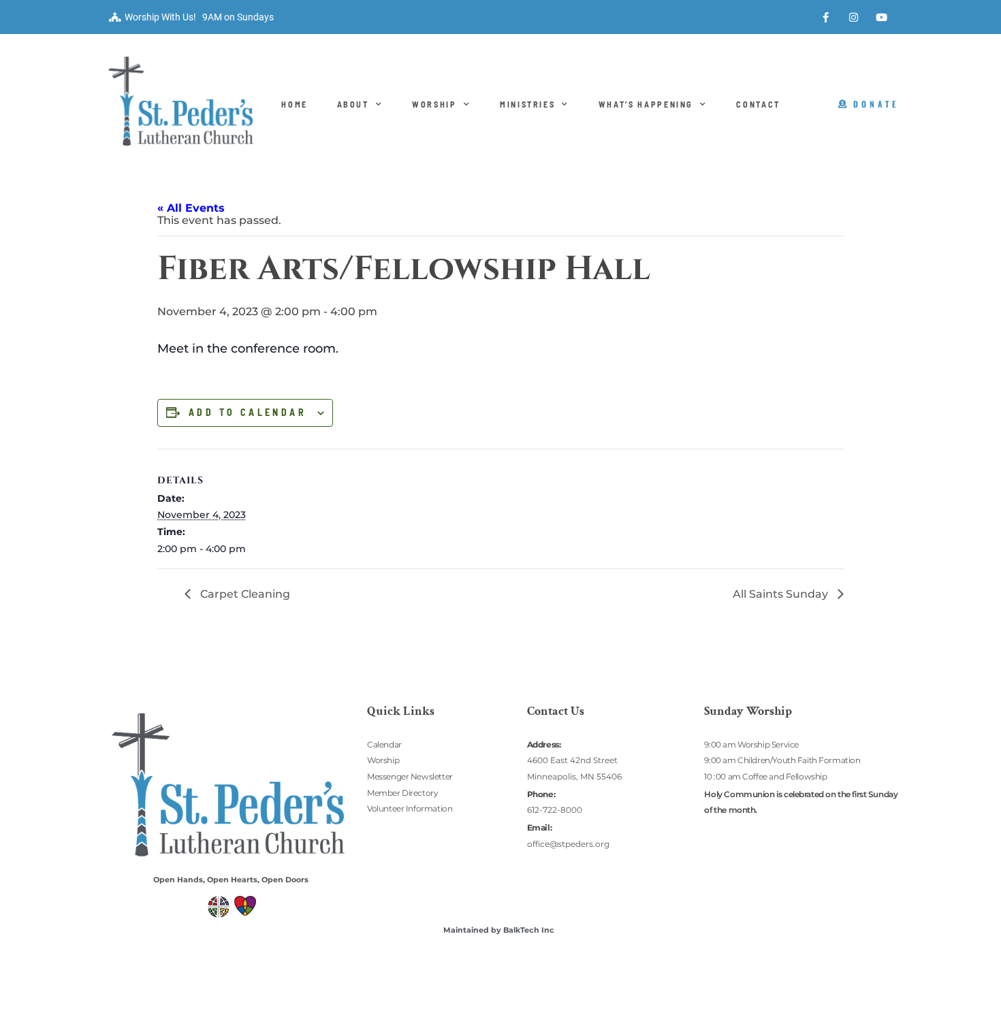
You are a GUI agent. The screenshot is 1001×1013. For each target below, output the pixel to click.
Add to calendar (247, 412)
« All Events (191, 208)
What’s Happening (646, 104)
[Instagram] (854, 17)
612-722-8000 (554, 810)
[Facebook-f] (826, 17)
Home (294, 104)
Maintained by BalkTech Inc (498, 930)
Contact (758, 104)
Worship (434, 104)
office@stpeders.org (568, 844)
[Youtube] (882, 17)
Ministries (528, 104)
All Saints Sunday (782, 594)
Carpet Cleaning (243, 594)
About (353, 104)
